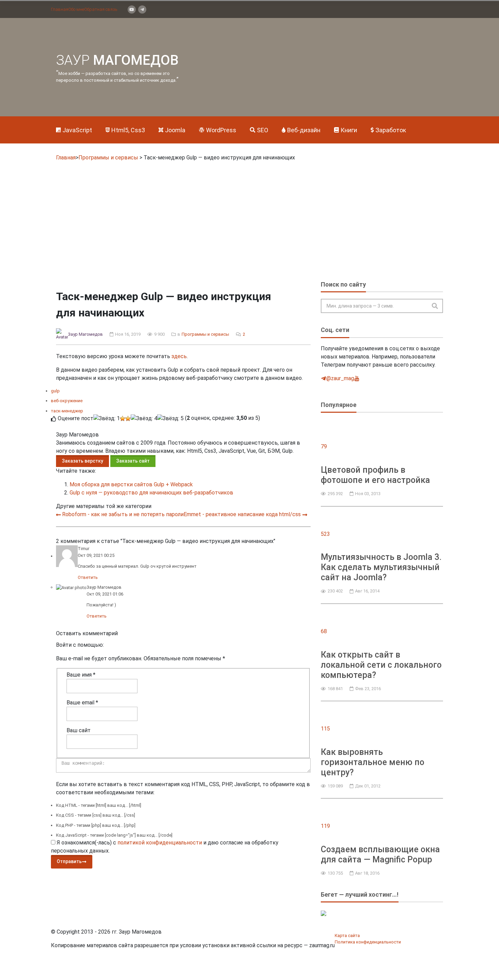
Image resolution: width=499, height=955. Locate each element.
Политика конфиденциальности (368, 941)
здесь (179, 356)
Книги (348, 130)
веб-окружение (66, 400)
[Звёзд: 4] (144, 418)
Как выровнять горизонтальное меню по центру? (372, 762)
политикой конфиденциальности (159, 842)
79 (324, 446)
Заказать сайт (133, 461)
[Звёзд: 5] (170, 418)
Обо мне (76, 9)
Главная (59, 9)
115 (325, 728)
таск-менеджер (67, 410)
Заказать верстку (82, 461)
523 (325, 534)
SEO (262, 130)
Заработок (390, 130)
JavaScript (77, 130)
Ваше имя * (81, 674)
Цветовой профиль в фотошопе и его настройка (375, 475)
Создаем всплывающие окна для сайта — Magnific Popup (380, 854)
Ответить (88, 577)
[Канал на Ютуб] (132, 9)
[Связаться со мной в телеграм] (142, 9)
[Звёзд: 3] (128, 418)
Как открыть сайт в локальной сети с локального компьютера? (381, 665)
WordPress (221, 130)
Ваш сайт (79, 730)
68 (324, 631)
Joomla (175, 130)
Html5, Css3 (128, 130)
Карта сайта (347, 935)
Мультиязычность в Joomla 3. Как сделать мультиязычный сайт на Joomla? (381, 567)
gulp (55, 390)
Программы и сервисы (108, 157)
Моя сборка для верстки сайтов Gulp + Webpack (131, 484)
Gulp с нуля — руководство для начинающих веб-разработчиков (151, 492)
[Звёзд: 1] (106, 418)
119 (325, 826)
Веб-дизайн (303, 130)
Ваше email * (82, 702)
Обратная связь (100, 9)
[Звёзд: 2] (122, 418)
